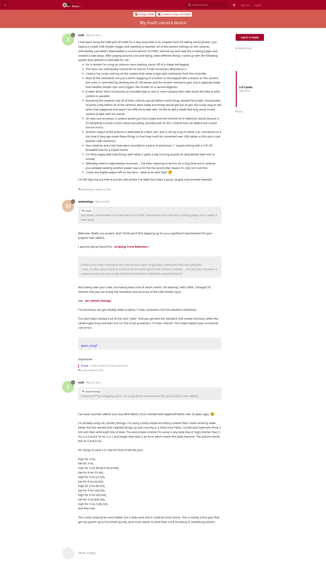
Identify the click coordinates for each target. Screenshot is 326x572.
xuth (88, 211)
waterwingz (93, 391)
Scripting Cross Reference (131, 246)
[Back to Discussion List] (5, 5)
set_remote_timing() (98, 300)
